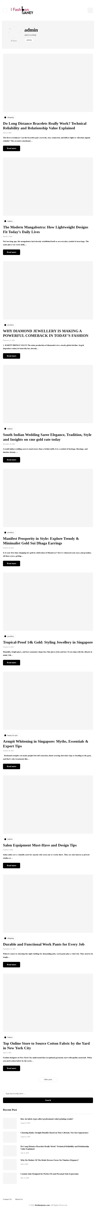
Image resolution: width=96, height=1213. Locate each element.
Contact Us (7, 1199)
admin (31, 30)
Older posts (48, 1079)
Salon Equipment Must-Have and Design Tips (40, 845)
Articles (29, 40)
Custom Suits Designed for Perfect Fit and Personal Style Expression (49, 1174)
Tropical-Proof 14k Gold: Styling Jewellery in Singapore (48, 642)
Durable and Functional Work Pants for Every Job (43, 944)
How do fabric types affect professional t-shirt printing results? (46, 1119)
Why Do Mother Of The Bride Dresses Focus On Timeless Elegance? (49, 1160)
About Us (19, 1199)
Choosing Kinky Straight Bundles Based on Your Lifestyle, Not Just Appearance (54, 1133)
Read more (11, 148)
